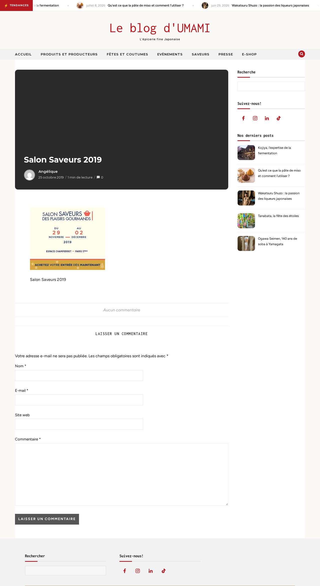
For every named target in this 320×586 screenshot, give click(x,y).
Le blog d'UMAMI (160, 28)
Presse (225, 54)
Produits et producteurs (69, 54)
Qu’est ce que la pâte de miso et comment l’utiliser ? (279, 173)
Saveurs (201, 54)
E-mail (21, 390)
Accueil (23, 54)
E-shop (249, 54)
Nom (20, 366)
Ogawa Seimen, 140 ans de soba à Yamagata (277, 241)
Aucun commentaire (121, 310)
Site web (22, 415)
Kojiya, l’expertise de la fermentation (274, 150)
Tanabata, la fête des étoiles (278, 216)
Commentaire (28, 439)
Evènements (170, 54)
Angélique (48, 171)
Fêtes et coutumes (127, 54)
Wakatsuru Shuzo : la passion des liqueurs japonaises (279, 195)
